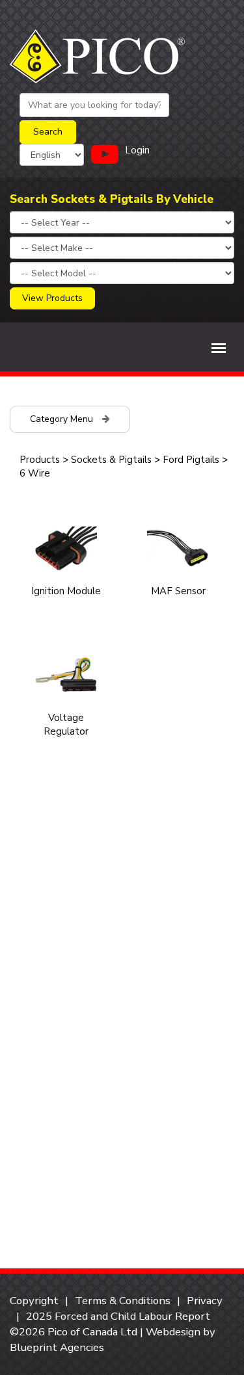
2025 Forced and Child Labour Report (118, 1316)
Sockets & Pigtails (111, 459)
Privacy (205, 1300)
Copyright (34, 1300)
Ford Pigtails (191, 459)
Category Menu (63, 419)
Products (40, 459)
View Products (52, 298)
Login (137, 150)
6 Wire (35, 473)
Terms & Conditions (122, 1300)
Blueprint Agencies (57, 1347)
